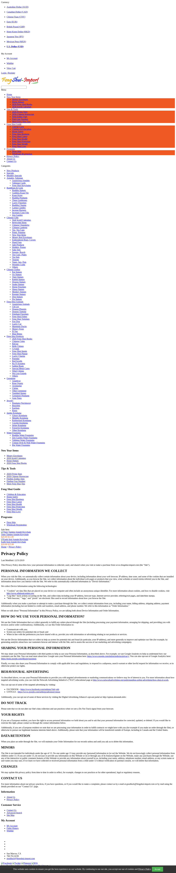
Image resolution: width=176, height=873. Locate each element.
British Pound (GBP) (16, 27)
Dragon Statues (18, 282)
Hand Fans (17, 242)
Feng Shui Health (19, 139)
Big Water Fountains (21, 445)
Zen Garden (17, 215)
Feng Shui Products (15, 336)
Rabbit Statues (18, 279)
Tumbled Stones (19, 393)
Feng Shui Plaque (20, 353)
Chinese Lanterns (19, 227)
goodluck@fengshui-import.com (21, 858)
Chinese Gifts (12, 217)
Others (15, 267)
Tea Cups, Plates (19, 255)
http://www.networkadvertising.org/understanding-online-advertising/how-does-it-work (130, 680)
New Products (13, 170)
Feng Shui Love (19, 146)
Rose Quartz (17, 383)
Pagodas (15, 358)
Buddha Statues (19, 190)
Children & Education (21, 129)
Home (9, 94)
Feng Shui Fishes (19, 316)
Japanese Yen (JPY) (15, 36)
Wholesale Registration (22, 154)
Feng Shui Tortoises (20, 319)
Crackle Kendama (20, 423)
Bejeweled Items (19, 222)
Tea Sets (15, 257)
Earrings (15, 408)
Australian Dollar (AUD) (17, 7)
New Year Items (13, 97)
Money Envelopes (20, 99)
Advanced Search (14, 813)
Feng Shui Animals (15, 302)
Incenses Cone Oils (20, 212)
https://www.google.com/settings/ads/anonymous (39, 692)
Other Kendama (19, 430)
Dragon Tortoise (19, 311)
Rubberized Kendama (21, 420)
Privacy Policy (144, 869)
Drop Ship (16, 151)
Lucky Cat (16, 324)
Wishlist (10, 63)
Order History (13, 828)
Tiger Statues (17, 277)
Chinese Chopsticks (20, 225)
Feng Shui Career (19, 136)
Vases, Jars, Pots (19, 262)
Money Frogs (18, 329)
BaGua (15, 344)
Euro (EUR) (12, 22)
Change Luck (18, 126)
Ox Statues (17, 274)
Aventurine (17, 386)
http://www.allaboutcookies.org (20, 593)
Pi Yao (15, 331)
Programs (11, 149)
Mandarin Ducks (19, 326)
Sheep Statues (18, 289)
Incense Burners (19, 210)
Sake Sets (16, 250)
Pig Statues (17, 299)
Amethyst (16, 381)
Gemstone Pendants (20, 396)
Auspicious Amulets (21, 180)
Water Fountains (14, 433)
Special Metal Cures (21, 368)
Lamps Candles (19, 208)
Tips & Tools (12, 109)
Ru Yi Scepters (18, 363)
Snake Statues (18, 284)
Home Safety (18, 131)
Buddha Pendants (19, 198)
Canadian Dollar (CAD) (17, 12)
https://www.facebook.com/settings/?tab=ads (39, 689)
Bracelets (16, 405)
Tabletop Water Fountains (23, 440)
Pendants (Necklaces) (21, 403)
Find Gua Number (20, 119)
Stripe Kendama (19, 425)
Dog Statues (17, 297)
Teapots (15, 259)
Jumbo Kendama (14, 413)
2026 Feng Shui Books (22, 104)
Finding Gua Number (16, 481)
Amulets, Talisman (15, 178)
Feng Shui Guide (14, 124)
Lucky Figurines (19, 203)
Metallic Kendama (20, 418)
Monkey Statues (19, 292)
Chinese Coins (18, 341)
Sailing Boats (18, 366)
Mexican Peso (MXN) (16, 41)
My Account (12, 58)
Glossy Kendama (19, 415)
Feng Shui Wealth (20, 144)
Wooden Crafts (18, 264)
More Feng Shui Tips (21, 122)
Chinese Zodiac (13, 269)
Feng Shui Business (20, 134)
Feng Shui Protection (21, 141)
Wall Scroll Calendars (21, 220)
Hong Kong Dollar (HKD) (18, 32)
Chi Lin (15, 306)
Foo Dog (16, 321)
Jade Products (18, 245)
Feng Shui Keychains (21, 185)
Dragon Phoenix (19, 309)
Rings (14, 410)
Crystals (15, 349)
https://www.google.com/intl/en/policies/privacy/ (108, 656)
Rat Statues (17, 272)
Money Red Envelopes (22, 237)
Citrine (15, 388)
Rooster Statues (19, 294)
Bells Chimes (18, 346)
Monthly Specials (14, 175)
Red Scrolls (17, 361)
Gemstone (11, 378)
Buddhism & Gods (15, 188)
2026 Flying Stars (20, 112)
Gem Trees (17, 398)
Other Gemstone (19, 391)
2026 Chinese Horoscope (23, 114)
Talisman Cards (19, 183)
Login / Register (8, 73)
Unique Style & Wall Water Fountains (28, 443)
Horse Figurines (19, 287)
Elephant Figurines (20, 314)
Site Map (10, 815)
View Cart (11, 68)
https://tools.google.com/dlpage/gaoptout (18, 659)
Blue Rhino (17, 334)
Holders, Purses (19, 247)
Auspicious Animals (21, 304)
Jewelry (10, 400)
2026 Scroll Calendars (21, 107)
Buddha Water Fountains (23, 435)
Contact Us (11, 161)
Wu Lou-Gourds (19, 373)
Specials (10, 173)
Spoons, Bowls (18, 252)
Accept (157, 869)
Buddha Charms (19, 205)
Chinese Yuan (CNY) (16, 17)
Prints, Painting (18, 232)
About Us (11, 159)
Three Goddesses (19, 200)
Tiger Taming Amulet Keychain (15, 534)
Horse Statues (18, 102)
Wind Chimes (18, 371)
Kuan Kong (17, 195)
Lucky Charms (18, 356)
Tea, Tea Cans (18, 230)
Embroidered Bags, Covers (24, 240)
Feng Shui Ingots (19, 351)
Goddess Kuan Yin (20, 193)
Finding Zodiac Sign (15, 479)
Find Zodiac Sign (19, 117)
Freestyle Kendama (20, 428)
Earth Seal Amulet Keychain (13, 542)
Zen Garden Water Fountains (24, 438)
